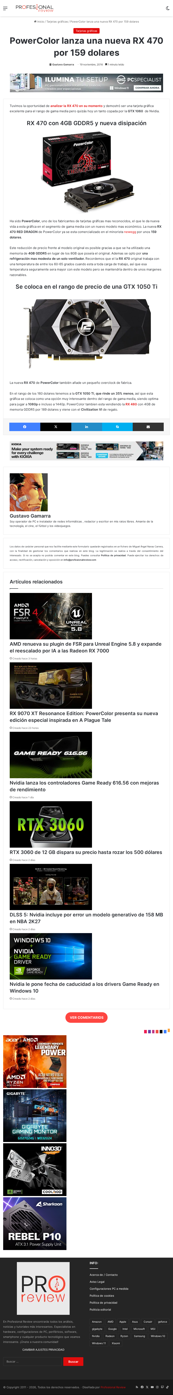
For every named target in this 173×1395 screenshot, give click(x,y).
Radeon (110, 1336)
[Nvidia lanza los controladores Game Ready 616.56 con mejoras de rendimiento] (51, 777)
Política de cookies (102, 1295)
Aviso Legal (97, 1281)
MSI (153, 1328)
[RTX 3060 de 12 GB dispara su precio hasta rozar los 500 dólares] (51, 846)
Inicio (40, 21)
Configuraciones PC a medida (109, 1288)
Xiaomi (116, 1343)
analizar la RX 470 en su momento (76, 106)
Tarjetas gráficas (57, 21)
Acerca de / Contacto (104, 1274)
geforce (162, 1321)
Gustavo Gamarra (63, 64)
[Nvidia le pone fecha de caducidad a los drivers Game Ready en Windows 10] (51, 978)
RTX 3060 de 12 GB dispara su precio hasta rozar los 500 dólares (86, 852)
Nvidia (96, 1336)
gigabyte (97, 1328)
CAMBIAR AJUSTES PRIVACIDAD (43, 1349)
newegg (130, 232)
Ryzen (124, 1336)
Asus (135, 1321)
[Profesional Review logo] (35, 8)
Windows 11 (99, 1343)
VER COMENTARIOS (86, 1017)
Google (112, 1328)
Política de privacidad (103, 1302)
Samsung (139, 1336)
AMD (111, 1321)
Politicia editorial (100, 1309)
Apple (122, 1321)
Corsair (148, 1321)
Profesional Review (113, 1387)
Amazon (97, 1321)
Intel (125, 1328)
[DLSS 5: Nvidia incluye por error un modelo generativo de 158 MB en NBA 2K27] (51, 909)
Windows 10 (158, 1336)
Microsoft (139, 1328)
